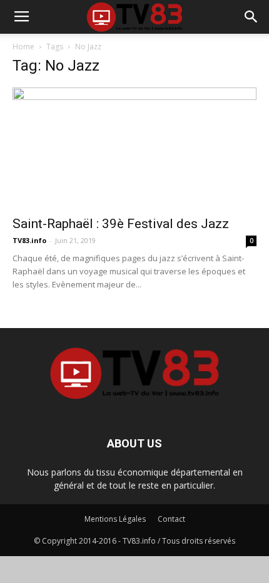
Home (23, 46)
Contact (171, 519)
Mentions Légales (115, 519)
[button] (251, 17)
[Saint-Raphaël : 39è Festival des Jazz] (134, 147)
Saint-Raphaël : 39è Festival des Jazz (121, 223)
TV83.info (29, 240)
